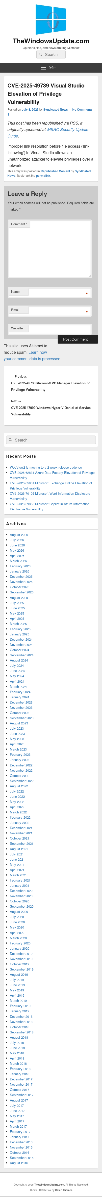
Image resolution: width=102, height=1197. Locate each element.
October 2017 (19, 1089)
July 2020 (17, 916)
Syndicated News (55, 109)
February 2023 (20, 754)
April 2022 (17, 806)
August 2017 (19, 1100)
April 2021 (17, 869)
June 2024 (17, 670)
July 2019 (17, 979)
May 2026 (17, 550)
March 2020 (18, 937)
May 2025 (17, 613)
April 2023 (17, 744)
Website (17, 328)
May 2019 (17, 990)
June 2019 (17, 984)
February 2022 (20, 817)
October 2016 (19, 1152)
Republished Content (55, 171)
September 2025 (21, 592)
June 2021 (17, 859)
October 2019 (19, 964)
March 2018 (18, 1063)
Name (15, 291)
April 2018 (17, 1058)
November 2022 (21, 770)
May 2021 (17, 864)
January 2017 (19, 1136)
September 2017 (21, 1094)
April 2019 (17, 995)
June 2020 (17, 922)
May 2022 (17, 801)
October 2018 (19, 1026)
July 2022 (17, 791)
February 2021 (20, 880)
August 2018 (19, 1037)
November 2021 (21, 833)
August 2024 (19, 660)
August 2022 (19, 786)
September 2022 (21, 780)
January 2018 (19, 1073)
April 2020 (17, 932)
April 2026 (17, 555)
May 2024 (17, 675)
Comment (19, 224)
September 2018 (21, 1032)
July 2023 (17, 728)
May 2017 (17, 1115)
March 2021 (18, 875)
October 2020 (19, 901)
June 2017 (17, 1110)
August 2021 (19, 848)
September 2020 (21, 906)
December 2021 (21, 827)
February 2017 (20, 1131)
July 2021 (17, 854)
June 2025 (17, 608)
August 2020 (19, 911)
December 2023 (21, 702)
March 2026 (18, 560)
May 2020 (17, 927)
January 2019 (19, 1011)
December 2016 (21, 1142)
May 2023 (17, 738)
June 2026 (17, 545)
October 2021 (19, 838)
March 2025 (18, 623)
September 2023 (21, 717)
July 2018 (17, 1042)
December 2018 (21, 1016)
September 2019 (21, 969)
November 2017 (21, 1084)
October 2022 (19, 775)
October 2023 (19, 712)
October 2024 (19, 649)
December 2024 (21, 639)
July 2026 (17, 539)
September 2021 (21, 843)
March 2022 (18, 812)
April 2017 (17, 1121)
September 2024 (21, 655)
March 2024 (18, 686)
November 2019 (21, 958)
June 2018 (17, 1047)
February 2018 (20, 1068)
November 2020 (21, 895)
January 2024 (19, 697)
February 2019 (20, 1005)
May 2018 (17, 1053)
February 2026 (20, 566)
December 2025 (21, 576)
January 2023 (19, 759)
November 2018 (21, 1021)
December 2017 (21, 1079)
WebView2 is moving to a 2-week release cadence (46, 467)
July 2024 (17, 665)
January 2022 (19, 822)
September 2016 (21, 1157)
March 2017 (18, 1126)
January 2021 (19, 885)
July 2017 (17, 1105)
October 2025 (19, 586)
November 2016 (21, 1147)
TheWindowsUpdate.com (51, 40)
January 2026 (19, 571)
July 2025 (17, 602)
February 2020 (20, 943)
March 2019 (18, 1000)
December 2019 (21, 953)
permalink (43, 175)
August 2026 (19, 534)
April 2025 (17, 618)
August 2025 (19, 597)
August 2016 (19, 1162)
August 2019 (19, 974)
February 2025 (20, 628)
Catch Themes (64, 1190)
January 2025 (19, 634)
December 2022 (21, 765)
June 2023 (17, 733)
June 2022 (17, 796)
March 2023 (18, 749)
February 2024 (20, 691)
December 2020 (21, 890)
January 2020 (19, 948)
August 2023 (19, 723)
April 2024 (17, 681)
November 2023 (21, 707)
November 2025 (21, 581)
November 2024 (21, 644)
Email (15, 309)
